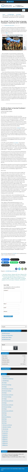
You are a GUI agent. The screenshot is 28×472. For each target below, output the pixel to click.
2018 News (18, 14)
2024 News (4, 423)
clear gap (19, 127)
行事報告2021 (5, 439)
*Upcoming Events (6, 376)
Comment (6, 290)
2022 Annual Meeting (6, 417)
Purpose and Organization (7, 335)
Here (7, 32)
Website (5, 311)
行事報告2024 (5, 445)
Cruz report (16, 142)
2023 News (4, 421)
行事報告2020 (5, 437)
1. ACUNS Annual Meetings (7, 378)
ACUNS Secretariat (6, 333)
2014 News (4, 382)
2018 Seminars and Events (7, 405)
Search (3, 344)
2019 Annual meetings (6, 407)
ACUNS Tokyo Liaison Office (9, 25)
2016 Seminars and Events (7, 394)
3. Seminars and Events (7, 425)
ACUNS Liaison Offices (6, 337)
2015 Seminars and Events (7, 388)
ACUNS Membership (6, 339)
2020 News (4, 413)
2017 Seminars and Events (7, 401)
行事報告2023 (5, 443)
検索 (15, 347)
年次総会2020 (5, 433)
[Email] (7, 1)
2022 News (4, 419)
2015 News (4, 386)
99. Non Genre (5, 431)
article (4, 253)
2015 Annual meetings (6, 384)
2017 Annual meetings (6, 396)
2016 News (4, 392)
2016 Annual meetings (6, 390)
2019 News (4, 409)
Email (5, 307)
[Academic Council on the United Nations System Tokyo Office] (13, 5)
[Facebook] (13, 1)
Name (5, 303)
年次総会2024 (5, 435)
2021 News (4, 415)
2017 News (4, 398)
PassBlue (15, 253)
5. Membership (5, 429)
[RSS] (9, 1)
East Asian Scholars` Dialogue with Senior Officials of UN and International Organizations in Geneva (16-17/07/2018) (14, 275)
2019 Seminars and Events (7, 411)
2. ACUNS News (10, 14)
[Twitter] (11, 1)
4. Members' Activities (6, 427)
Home (4, 14)
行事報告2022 (5, 441)
